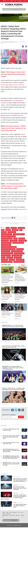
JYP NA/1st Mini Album (6, 244)
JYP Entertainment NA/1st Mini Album (9, 246)
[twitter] (15, 409)
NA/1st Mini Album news (6, 242)
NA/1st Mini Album (22, 240)
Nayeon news (9, 257)
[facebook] (12, 409)
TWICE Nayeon (20, 249)
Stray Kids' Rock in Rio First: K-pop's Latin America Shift (11, 443)
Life (22, 512)
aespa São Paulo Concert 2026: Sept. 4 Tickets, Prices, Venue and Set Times (13, 346)
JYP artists (4, 232)
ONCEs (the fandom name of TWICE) (12, 85)
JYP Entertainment (11, 232)
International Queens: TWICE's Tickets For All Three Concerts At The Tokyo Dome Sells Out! (13, 128)
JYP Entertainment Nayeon (19, 234)
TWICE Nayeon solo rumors (7, 253)
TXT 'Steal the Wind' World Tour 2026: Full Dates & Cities (19, 506)
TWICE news (21, 238)
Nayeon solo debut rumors (7, 261)
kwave (7, 227)
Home (3, 512)
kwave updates (21, 227)
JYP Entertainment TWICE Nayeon (8, 236)
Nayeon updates (18, 257)
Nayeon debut (4, 259)
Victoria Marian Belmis (8, 42)
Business (15, 512)
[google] (19, 409)
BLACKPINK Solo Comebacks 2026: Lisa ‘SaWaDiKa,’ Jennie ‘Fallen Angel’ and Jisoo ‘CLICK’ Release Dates (12, 368)
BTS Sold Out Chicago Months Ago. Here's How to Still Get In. (20, 488)
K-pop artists (22, 209)
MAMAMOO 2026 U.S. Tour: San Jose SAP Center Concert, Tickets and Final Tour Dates (13, 326)
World (7, 512)
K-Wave (8, 513)
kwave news (13, 227)
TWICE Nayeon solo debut (17, 251)
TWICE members (13, 240)
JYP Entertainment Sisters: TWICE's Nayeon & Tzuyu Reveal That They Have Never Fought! (13, 186)
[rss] (22, 409)
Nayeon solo (11, 259)
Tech (19, 512)
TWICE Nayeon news (6, 255)
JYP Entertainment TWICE (7, 238)
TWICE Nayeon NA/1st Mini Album (8, 249)
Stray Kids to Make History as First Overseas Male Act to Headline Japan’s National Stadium (11, 450)
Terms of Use (12, 515)
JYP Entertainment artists (6, 234)
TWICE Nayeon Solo (6, 251)
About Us (18, 515)
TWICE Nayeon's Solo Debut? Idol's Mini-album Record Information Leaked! (13, 74)
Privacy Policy (5, 515)
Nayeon (3, 257)
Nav (2, 4)
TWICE (22, 134)
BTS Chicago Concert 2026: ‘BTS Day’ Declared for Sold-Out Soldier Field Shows (11, 437)
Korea (10, 512)
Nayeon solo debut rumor (19, 261)
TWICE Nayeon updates (16, 255)
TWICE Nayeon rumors (19, 253)
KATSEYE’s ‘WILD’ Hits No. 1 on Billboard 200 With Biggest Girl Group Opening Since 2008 (13, 389)
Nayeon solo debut (20, 259)
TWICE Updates (5, 240)
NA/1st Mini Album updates (18, 242)
